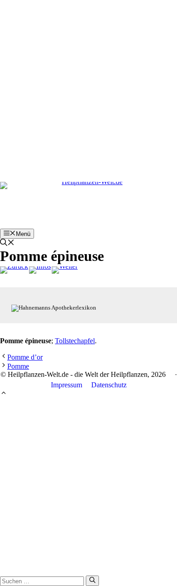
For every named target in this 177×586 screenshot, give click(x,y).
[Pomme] (65, 270)
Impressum (66, 385)
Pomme (18, 366)
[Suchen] (92, 581)
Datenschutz (109, 385)
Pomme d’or (25, 357)
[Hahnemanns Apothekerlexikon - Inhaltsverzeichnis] (40, 270)
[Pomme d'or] (14, 270)
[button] (7, 243)
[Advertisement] (88, 88)
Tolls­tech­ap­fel (75, 341)
